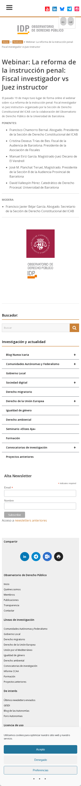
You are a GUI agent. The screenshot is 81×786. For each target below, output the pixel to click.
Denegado (40, 759)
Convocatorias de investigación (41, 447)
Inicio (5, 42)
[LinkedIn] (54, 9)
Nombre (9, 500)
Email (8, 487)
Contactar (9, 610)
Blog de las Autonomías (16, 710)
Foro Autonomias (13, 716)
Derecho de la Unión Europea (41, 401)
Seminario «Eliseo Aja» (21, 429)
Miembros (9, 594)
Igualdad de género (19, 410)
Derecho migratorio (19, 392)
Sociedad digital (41, 382)
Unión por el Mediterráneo (18, 650)
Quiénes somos (12, 589)
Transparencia (11, 605)
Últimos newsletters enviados (19, 700)
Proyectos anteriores (20, 456)
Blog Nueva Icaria (41, 354)
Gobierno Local (16, 373)
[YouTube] (47, 9)
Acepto (40, 749)
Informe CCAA (11, 671)
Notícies (17, 42)
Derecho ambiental (18, 419)
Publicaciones (11, 600)
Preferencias (40, 770)
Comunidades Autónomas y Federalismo (41, 363)
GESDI (7, 705)
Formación (13, 438)
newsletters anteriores (31, 520)
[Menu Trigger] (9, 7)
